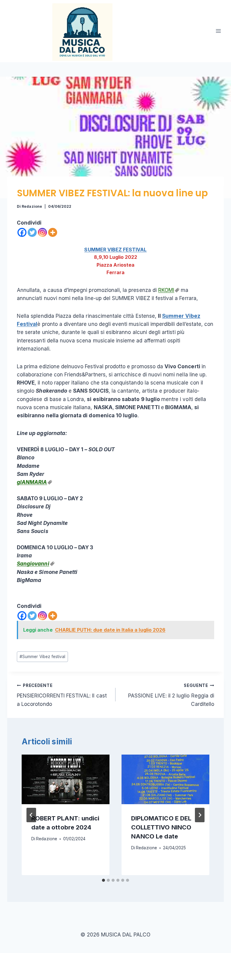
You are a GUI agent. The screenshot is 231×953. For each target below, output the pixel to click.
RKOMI (166, 290)
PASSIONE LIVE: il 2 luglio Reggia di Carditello (171, 695)
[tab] (103, 880)
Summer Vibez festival (42, 656)
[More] (52, 232)
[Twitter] (32, 232)
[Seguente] (200, 815)
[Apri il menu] (218, 31)
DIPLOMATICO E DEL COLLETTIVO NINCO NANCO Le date (161, 827)
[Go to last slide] (31, 815)
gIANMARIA (32, 482)
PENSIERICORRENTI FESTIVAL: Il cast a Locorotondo (62, 695)
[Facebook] (21, 232)
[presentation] (65, 779)
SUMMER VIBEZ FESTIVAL (115, 250)
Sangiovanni (33, 564)
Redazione (32, 206)
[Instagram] (42, 232)
